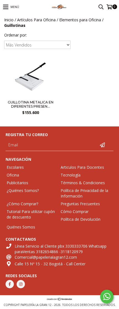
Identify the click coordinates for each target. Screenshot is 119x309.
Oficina (13, 175)
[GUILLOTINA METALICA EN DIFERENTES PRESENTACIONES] (30, 77)
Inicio (9, 19)
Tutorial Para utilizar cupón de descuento (31, 214)
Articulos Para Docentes (82, 167)
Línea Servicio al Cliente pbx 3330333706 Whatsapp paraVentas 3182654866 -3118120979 (61, 248)
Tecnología (71, 175)
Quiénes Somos (21, 227)
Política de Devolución (80, 219)
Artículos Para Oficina (36, 19)
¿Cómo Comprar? (22, 203)
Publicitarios (17, 182)
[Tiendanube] (59, 299)
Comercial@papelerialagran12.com (46, 257)
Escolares (15, 167)
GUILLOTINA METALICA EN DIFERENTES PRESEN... (30, 104)
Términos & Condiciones (83, 182)
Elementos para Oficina (80, 19)
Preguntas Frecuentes (80, 203)
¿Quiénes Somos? (23, 190)
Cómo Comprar (75, 211)
